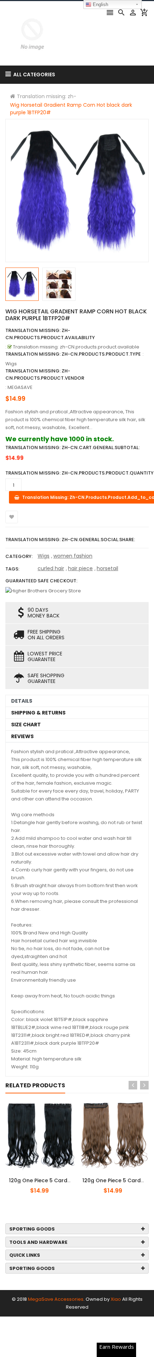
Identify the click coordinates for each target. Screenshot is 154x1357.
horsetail (107, 568)
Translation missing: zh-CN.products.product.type (73, 354)
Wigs (43, 555)
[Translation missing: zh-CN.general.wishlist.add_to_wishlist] (11, 517)
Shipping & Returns (38, 712)
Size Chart (26, 724)
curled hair (51, 568)
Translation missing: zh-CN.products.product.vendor (44, 374)
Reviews (22, 736)
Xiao (116, 1299)
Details (21, 700)
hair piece (80, 568)
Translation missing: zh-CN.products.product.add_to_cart (49, 1176)
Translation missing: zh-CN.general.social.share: (70, 539)
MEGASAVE (20, 387)
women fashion (72, 555)
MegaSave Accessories (55, 1299)
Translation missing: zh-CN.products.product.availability (50, 334)
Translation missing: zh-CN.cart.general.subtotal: (72, 447)
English (99, 4)
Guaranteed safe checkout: (41, 580)
